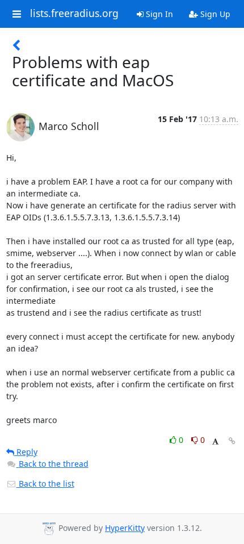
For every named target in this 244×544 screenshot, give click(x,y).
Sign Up (214, 14)
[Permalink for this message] (232, 441)
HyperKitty (125, 527)
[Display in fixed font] (215, 441)
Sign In (158, 14)
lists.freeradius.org (74, 13)
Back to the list (45, 483)
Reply (25, 451)
